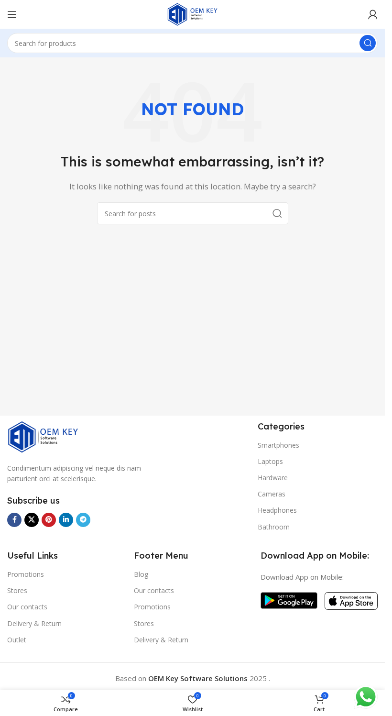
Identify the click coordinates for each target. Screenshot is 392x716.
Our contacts (27, 606)
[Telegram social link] (83, 520)
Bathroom (274, 526)
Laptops (270, 461)
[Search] (367, 43)
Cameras (271, 493)
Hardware (273, 477)
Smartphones (278, 445)
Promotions (25, 574)
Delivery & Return (34, 623)
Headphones (277, 510)
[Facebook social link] (14, 520)
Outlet (16, 639)
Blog (141, 574)
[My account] (372, 14)
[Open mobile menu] (12, 14)
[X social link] (31, 520)
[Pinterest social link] (49, 520)
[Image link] (43, 436)
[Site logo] (192, 13)
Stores (17, 590)
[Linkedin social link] (66, 520)
